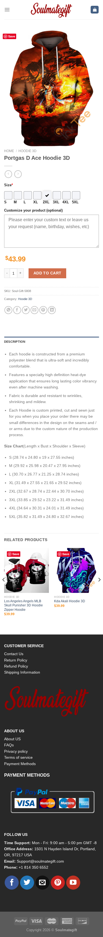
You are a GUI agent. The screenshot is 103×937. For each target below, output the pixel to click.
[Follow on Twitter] (27, 883)
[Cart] (95, 10)
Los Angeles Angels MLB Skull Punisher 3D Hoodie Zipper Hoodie (23, 605)
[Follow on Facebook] (12, 883)
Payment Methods (20, 764)
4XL (65, 202)
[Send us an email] (42, 883)
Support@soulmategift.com (40, 861)
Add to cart (48, 273)
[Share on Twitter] (26, 310)
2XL (46, 202)
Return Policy (15, 660)
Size (8, 185)
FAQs (9, 745)
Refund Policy (16, 666)
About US (12, 739)
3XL (56, 202)
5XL (75, 202)
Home (9, 151)
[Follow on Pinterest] (58, 883)
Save (11, 36)
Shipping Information (22, 672)
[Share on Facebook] (17, 310)
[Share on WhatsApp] (8, 310)
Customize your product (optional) (33, 210)
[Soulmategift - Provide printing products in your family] (51, 9)
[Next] (99, 590)
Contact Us (13, 654)
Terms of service (18, 757)
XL (35, 202)
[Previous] (4, 590)
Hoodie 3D (27, 151)
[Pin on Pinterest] (43, 310)
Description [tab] (14, 341)
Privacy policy (16, 751)
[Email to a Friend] (34, 310)
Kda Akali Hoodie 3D (69, 601)
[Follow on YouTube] (73, 883)
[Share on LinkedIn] (52, 310)
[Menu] (7, 9)
